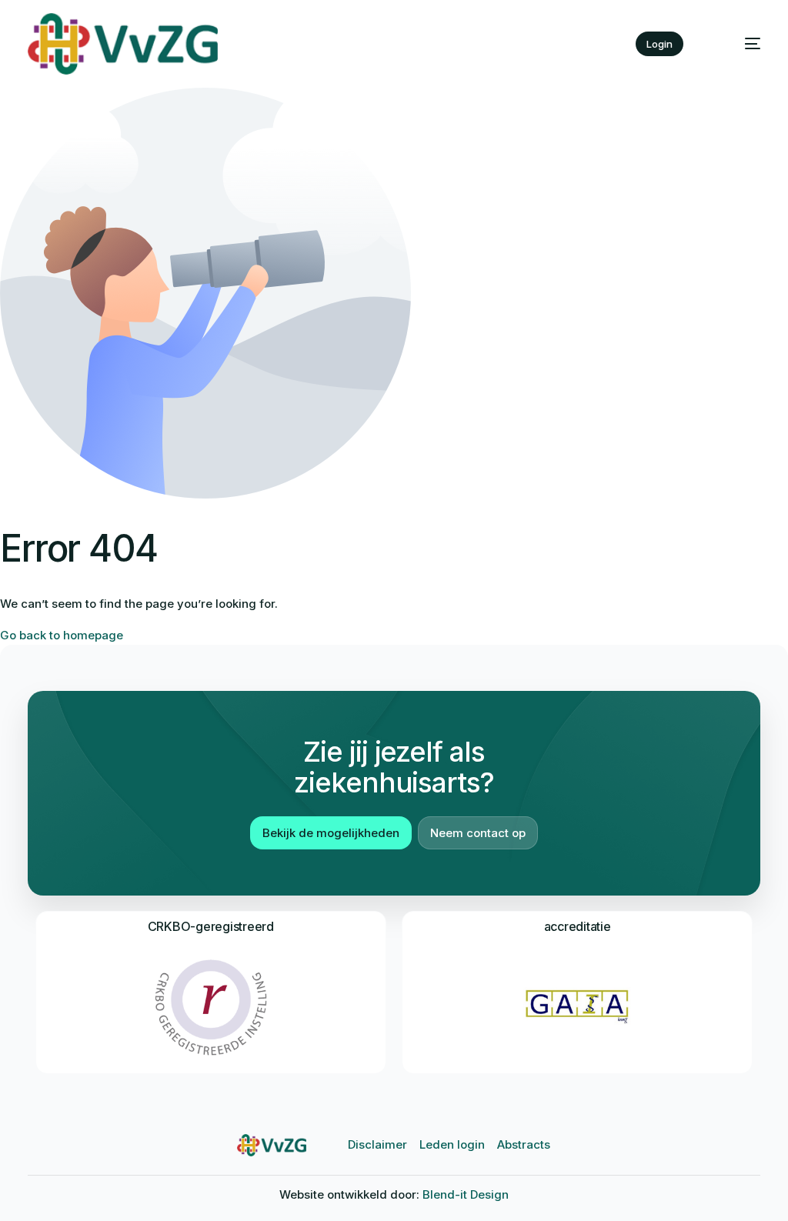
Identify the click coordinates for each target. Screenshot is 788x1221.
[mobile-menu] (740, 44)
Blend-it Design (465, 1194)
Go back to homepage (61, 635)
